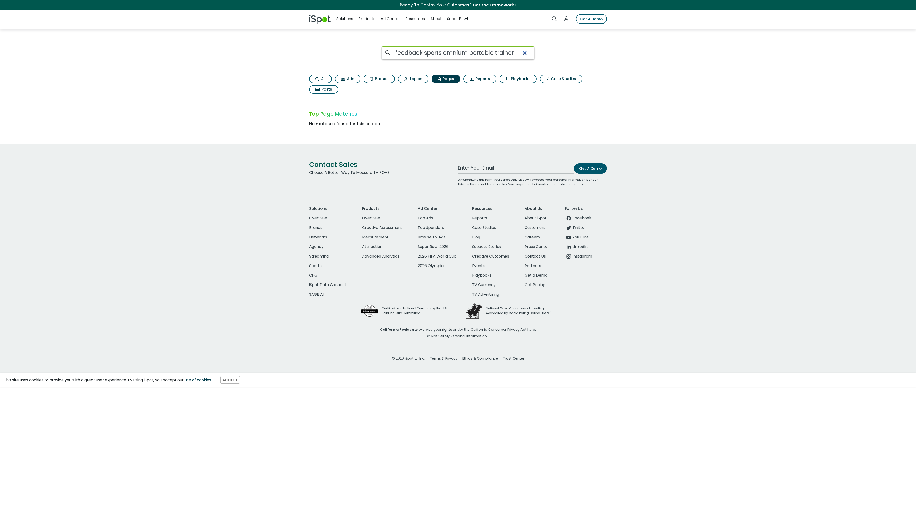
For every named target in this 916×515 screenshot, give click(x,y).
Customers (535, 227)
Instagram (582, 256)
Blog (476, 237)
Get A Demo (591, 19)
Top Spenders (431, 227)
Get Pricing (535, 285)
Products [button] (366, 18)
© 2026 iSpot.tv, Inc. (408, 358)
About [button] (436, 18)
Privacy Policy (468, 184)
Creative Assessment (382, 227)
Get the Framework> (494, 5)
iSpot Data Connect (327, 285)
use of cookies (198, 380)
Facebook (581, 218)
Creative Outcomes (490, 256)
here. (531, 329)
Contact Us (535, 256)
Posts (326, 89)
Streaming (319, 256)
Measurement (375, 237)
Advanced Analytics (380, 256)
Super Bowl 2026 (433, 246)
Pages (448, 79)
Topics (415, 79)
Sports (315, 265)
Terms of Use (497, 184)
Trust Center (513, 358)
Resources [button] (415, 18)
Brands (381, 79)
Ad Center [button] (390, 18)
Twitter (579, 227)
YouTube (580, 237)
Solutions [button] (344, 18)
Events (478, 265)
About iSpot (535, 218)
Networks (318, 237)
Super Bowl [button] (457, 18)
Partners (533, 265)
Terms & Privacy (444, 358)
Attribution (372, 246)
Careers (532, 237)
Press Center (537, 246)
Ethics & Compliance (480, 358)
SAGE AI (316, 294)
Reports (482, 79)
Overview (318, 218)
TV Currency (484, 285)
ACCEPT (230, 380)
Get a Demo (536, 275)
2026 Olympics (431, 265)
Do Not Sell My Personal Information (456, 336)
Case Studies (563, 79)
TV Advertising (485, 294)
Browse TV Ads (431, 237)
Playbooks (520, 79)
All (323, 79)
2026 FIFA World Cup (437, 256)
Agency (316, 246)
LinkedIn (580, 246)
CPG (313, 275)
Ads (350, 79)
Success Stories (486, 246)
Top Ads (425, 218)
